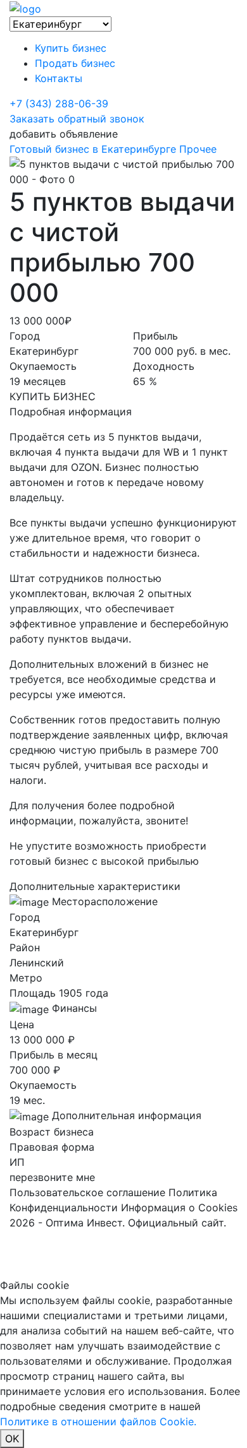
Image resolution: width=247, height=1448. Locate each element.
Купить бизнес (70, 48)
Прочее (198, 149)
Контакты (58, 78)
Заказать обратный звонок (77, 118)
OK (12, 1438)
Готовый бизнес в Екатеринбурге (93, 149)
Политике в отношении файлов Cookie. (98, 1421)
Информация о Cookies (179, 1207)
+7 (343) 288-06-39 (59, 103)
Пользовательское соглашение (87, 1192)
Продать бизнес (75, 63)
